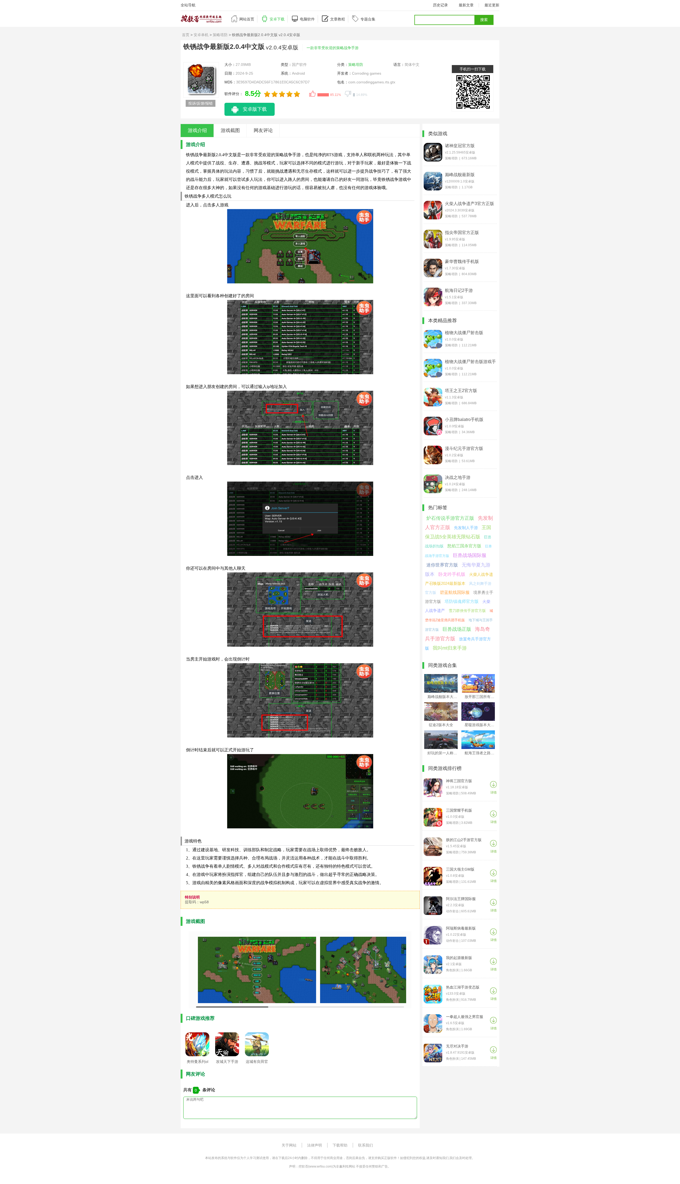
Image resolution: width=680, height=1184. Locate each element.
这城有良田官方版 (257, 1063)
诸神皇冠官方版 (460, 145)
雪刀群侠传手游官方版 (467, 610)
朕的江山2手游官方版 (464, 840)
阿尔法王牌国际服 (461, 899)
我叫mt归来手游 (450, 648)
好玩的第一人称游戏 (444, 753)
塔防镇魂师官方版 (462, 601)
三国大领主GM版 (460, 869)
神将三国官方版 (459, 781)
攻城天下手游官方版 (227, 1063)
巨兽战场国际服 (469, 555)
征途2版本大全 (441, 725)
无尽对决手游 (457, 1046)
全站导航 (188, 5)
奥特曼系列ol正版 (197, 1063)
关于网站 (289, 1145)
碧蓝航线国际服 (455, 592)
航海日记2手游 (459, 290)
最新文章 (466, 5)
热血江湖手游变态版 (462, 987)
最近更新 (491, 5)
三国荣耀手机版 (459, 810)
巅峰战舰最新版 (460, 174)
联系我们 (365, 1145)
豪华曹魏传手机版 (462, 261)
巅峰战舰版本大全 (442, 697)
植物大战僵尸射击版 (464, 332)
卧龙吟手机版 (451, 574)
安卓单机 (201, 35)
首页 (185, 35)
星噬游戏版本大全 (479, 725)
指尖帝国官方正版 (462, 232)
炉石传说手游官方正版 (450, 518)
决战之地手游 (457, 477)
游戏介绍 (197, 130)
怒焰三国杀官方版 (464, 546)
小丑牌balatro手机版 (464, 419)
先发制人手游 (466, 527)
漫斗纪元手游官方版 (464, 448)
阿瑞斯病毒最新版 (461, 928)
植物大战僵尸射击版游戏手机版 (470, 361)
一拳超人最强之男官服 (464, 1017)
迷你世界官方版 (442, 565)
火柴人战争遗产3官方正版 (469, 203)
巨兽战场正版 (457, 629)
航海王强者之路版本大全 (485, 753)
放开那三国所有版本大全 (485, 697)
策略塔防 (220, 35)
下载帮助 (340, 1145)
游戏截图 (230, 130)
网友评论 (263, 130)
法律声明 (314, 1145)
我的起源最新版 (459, 958)
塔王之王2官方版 (461, 390)
